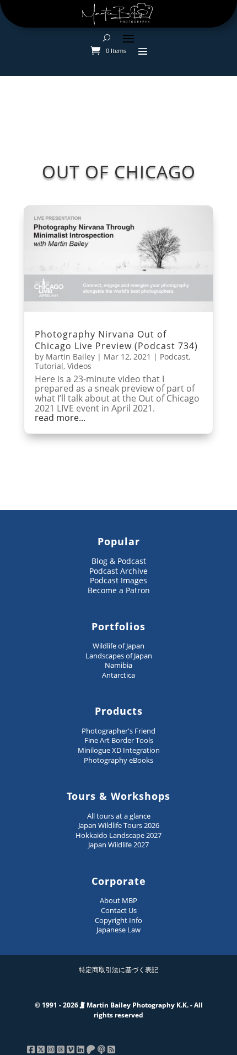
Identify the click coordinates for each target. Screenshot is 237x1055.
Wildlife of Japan (118, 646)
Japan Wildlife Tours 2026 (118, 825)
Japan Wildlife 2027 (118, 845)
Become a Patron (119, 590)
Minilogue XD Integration (119, 750)
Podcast (174, 356)
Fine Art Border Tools (118, 740)
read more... (60, 418)
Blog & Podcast (118, 561)
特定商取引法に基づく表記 (118, 969)
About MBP (118, 900)
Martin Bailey (70, 356)
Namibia (118, 665)
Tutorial (49, 366)
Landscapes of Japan (118, 656)
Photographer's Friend (118, 731)
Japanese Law (118, 930)
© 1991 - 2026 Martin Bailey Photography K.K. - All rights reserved (119, 1010)
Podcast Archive (118, 571)
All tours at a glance (118, 816)
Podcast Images (118, 580)
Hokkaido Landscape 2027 (118, 835)
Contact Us (119, 910)
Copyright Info (118, 920)
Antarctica (118, 675)
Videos (79, 366)
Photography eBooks (118, 760)
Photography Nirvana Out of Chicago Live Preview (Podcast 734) (116, 340)
